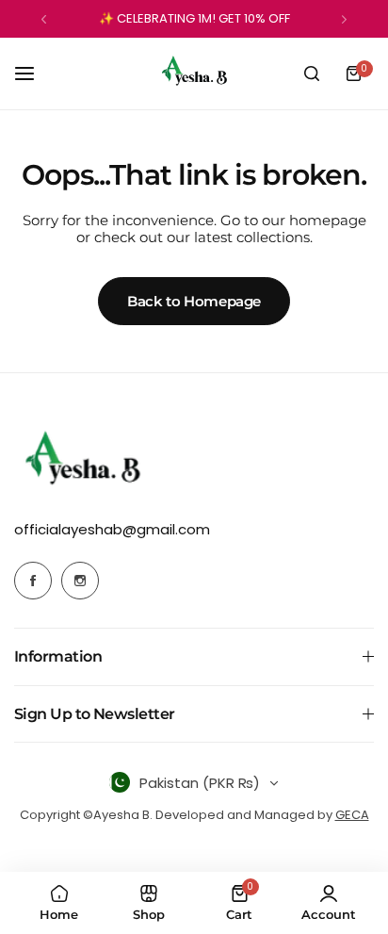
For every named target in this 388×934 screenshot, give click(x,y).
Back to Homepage (194, 301)
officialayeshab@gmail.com (112, 529)
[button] (43, 19)
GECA (352, 815)
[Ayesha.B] (194, 73)
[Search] (311, 73)
